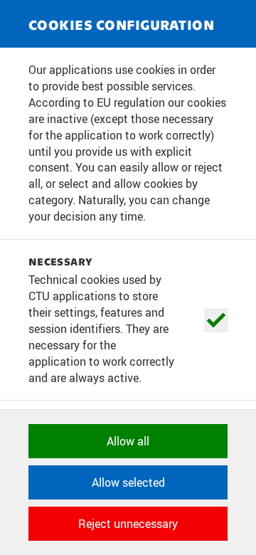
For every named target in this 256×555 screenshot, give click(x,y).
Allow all (128, 441)
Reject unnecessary (128, 524)
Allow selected (128, 482)
